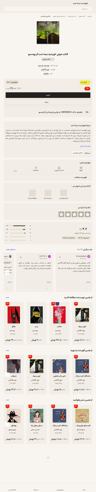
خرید (48, 95)
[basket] (11, 3)
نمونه (46, 102)
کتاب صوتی (82, 16)
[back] (91, 3)
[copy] (8, 112)
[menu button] (5, 3)
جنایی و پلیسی (45, 16)
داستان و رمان (72, 16)
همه (7, 297)
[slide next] (7, 272)
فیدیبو (90, 16)
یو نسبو (40, 65)
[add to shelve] (63, 193)
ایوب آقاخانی (45, 69)
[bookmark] (53, 48)
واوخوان (46, 73)
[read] (32, 193)
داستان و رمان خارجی (59, 16)
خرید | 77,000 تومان (48, 488)
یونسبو (46, 65)
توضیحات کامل (85, 146)
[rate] (87, 214)
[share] (42, 48)
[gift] (48, 48)
